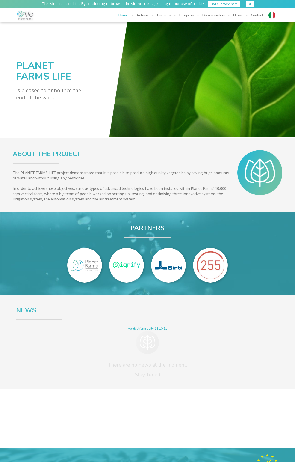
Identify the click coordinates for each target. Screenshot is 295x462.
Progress (186, 15)
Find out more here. (224, 4)
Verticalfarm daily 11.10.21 (147, 328)
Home (123, 15)
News (238, 15)
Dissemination (213, 15)
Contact (257, 15)
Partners (164, 15)
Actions (142, 15)
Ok (250, 4)
